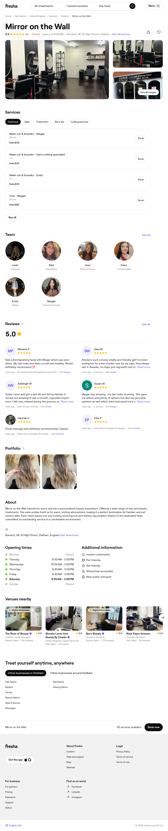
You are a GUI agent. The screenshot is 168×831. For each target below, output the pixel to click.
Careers (70, 751)
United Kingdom (37, 16)
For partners (11, 786)
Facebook (77, 786)
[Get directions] (77, 529)
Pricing (8, 792)
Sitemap (70, 767)
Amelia (113, 372)
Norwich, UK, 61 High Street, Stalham (88, 34)
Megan (67, 372)
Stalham (65, 16)
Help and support (75, 756)
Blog (68, 762)
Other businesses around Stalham (71, 673)
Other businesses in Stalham (26, 673)
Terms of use (122, 762)
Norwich (53, 16)
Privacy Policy (123, 751)
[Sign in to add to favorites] (159, 32)
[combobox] (47, 6)
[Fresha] (11, 6)
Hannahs (60, 434)
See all (146, 235)
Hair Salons (20, 16)
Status (8, 807)
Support (9, 802)
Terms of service (124, 756)
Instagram (77, 797)
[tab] (13, 122)
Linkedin (76, 792)
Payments (10, 797)
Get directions (121, 34)
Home (8, 16)
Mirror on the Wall (81, 16)
